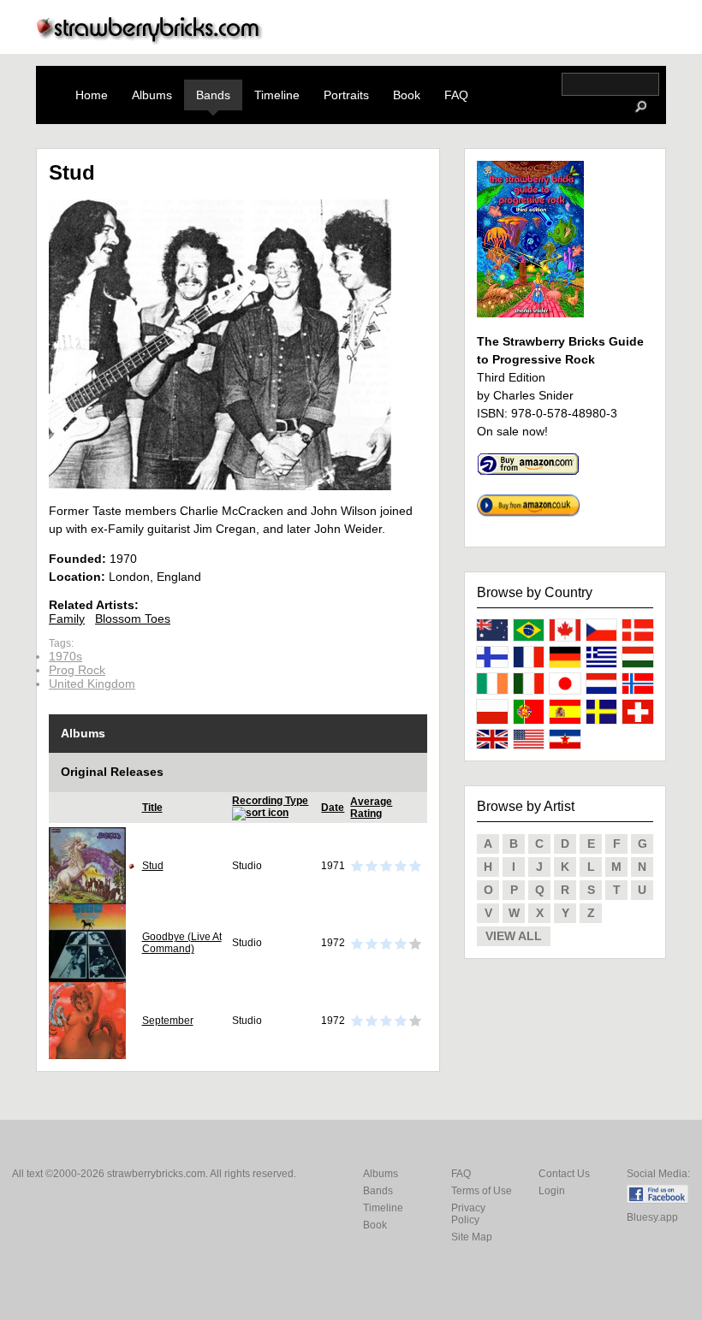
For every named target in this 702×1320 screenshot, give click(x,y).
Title (152, 808)
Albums (152, 95)
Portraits (346, 95)
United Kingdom (92, 683)
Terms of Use (481, 1191)
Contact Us (564, 1174)
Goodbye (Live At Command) (182, 943)
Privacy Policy (468, 1214)
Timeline (277, 95)
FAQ (456, 95)
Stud (153, 866)
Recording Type (270, 801)
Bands (213, 95)
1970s (65, 656)
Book (406, 95)
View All (513, 936)
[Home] (150, 40)
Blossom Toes (132, 618)
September (167, 1021)
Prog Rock (77, 670)
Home (91, 95)
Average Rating (371, 808)
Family (67, 618)
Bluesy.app (652, 1217)
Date (332, 808)
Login (551, 1191)
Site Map (471, 1237)
